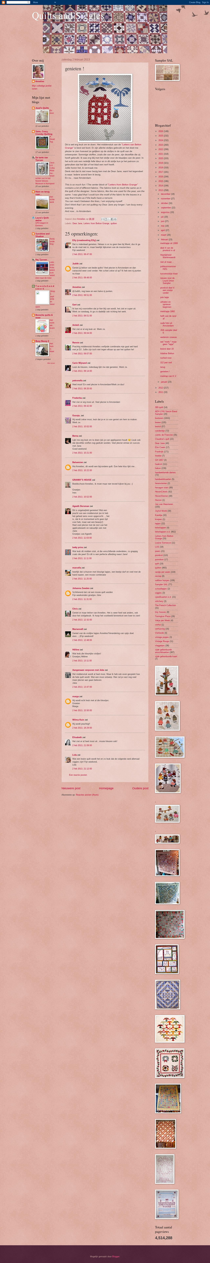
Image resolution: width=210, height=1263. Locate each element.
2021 (161, 154)
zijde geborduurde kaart (166, 656)
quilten (114, 223)
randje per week (162, 572)
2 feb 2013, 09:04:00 (82, 333)
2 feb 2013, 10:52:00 (82, 497)
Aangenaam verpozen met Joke (88, 670)
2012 (161, 388)
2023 (161, 145)
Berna (75, 436)
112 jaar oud (166, 362)
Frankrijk (159, 451)
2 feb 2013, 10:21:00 (82, 453)
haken (158, 468)
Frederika (77, 398)
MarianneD (77, 629)
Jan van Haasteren (164, 504)
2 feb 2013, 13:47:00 (82, 687)
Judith (75, 263)
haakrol (158, 464)
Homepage (106, 788)
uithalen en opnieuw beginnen (165, 304)
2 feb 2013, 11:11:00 (82, 558)
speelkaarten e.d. (163, 597)
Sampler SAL (161, 584)
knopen (158, 519)
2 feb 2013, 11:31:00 (82, 599)
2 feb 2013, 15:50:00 (82, 710)
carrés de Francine (164, 435)
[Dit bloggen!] (105, 219)
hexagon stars (161, 487)
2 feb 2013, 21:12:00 (82, 768)
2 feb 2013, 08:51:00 (82, 295)
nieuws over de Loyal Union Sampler (167, 280)
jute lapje (164, 297)
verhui (158, 624)
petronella (77, 380)
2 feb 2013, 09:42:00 (82, 406)
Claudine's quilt (162, 439)
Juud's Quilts (42, 108)
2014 (161, 185)
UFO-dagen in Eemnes (41, 224)
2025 (161, 135)
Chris (75, 609)
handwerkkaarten (163, 479)
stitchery (159, 601)
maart (164, 235)
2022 (161, 149)
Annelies (76, 287)
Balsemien (77, 462)
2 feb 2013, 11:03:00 (82, 538)
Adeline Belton (167, 353)
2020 (161, 158)
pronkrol (159, 555)
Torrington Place (162, 616)
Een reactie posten (78, 775)
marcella (76, 567)
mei (163, 226)
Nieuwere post (71, 788)
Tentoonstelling (52, 241)
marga (75, 696)
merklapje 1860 (167, 311)
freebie (158, 455)
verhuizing (160, 629)
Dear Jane (77, 223)
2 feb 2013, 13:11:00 (82, 660)
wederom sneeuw (168, 337)
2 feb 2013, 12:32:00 (82, 620)
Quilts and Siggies (68, 15)
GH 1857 (159, 460)
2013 (161, 190)
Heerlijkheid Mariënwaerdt (167, 256)
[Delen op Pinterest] (115, 219)
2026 (161, 131)
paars (157, 551)
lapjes (158, 523)
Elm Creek (160, 447)
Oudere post (140, 788)
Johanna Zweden (81, 588)
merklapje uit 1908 (169, 243)
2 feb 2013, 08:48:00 (82, 277)
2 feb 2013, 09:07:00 (82, 353)
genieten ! (165, 371)
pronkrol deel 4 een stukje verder (167, 290)
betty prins (77, 547)
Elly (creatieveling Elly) (84, 240)
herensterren (161, 483)
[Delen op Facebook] (112, 219)
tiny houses (160, 612)
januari (164, 382)
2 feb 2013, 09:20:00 (82, 388)
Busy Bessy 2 (42, 341)
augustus (165, 212)
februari (165, 239)
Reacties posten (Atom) (87, 795)
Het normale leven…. (52, 325)
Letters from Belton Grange (96, 223)
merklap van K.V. (168, 376)
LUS (157, 547)
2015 (161, 181)
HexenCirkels (161, 491)
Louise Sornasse (163, 543)
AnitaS (75, 325)
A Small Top (52, 139)
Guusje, (76, 415)
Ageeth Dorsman (80, 506)
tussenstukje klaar (169, 273)
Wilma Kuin (78, 720)
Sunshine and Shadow (42, 235)
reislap (158, 576)
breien (158, 422)
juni (163, 221)
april (163, 230)
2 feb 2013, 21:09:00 (82, 745)
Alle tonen (51, 363)
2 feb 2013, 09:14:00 (82, 371)
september (166, 207)
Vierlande (159, 633)
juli (162, 217)
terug (162, 367)
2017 (161, 172)
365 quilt (159, 407)
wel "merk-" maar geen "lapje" (168, 343)
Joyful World (161, 511)
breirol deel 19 (167, 349)
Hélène (75, 649)
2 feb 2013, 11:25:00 (82, 578)
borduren (159, 418)
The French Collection (165, 605)
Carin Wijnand (79, 363)
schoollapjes (161, 588)
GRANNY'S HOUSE (82, 480)
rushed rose (165, 358)
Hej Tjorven (41, 259)
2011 (161, 392)
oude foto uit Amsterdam (167, 324)
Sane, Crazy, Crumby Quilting (43, 132)
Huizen (158, 500)
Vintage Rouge (162, 641)
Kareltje (158, 515)
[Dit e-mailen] (102, 219)
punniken (159, 559)
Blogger (115, 1256)
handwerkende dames (165, 472)
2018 (161, 167)
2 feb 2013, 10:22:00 (82, 470)
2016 (161, 176)
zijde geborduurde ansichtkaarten (163, 650)
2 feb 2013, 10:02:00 (82, 426)
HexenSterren (161, 496)
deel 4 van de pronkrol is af (167, 249)
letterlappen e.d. (162, 532)
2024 (161, 140)
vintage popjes (162, 637)
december (166, 194)
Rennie (75, 342)
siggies (158, 593)
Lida (74, 755)
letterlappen (160, 527)
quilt (157, 563)
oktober (165, 203)
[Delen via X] (109, 219)
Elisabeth (77, 737)
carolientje (160, 431)
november (166, 198)
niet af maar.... (167, 262)
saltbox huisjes (162, 580)
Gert (74, 304)
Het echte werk (52, 199)
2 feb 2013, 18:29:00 (82, 728)
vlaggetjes (160, 645)
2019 (161, 163)
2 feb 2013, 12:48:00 (82, 640)
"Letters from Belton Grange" (123, 184)
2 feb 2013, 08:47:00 (82, 254)
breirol (158, 426)
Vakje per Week (162, 620)
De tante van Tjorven (41, 158)
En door (52, 111)
